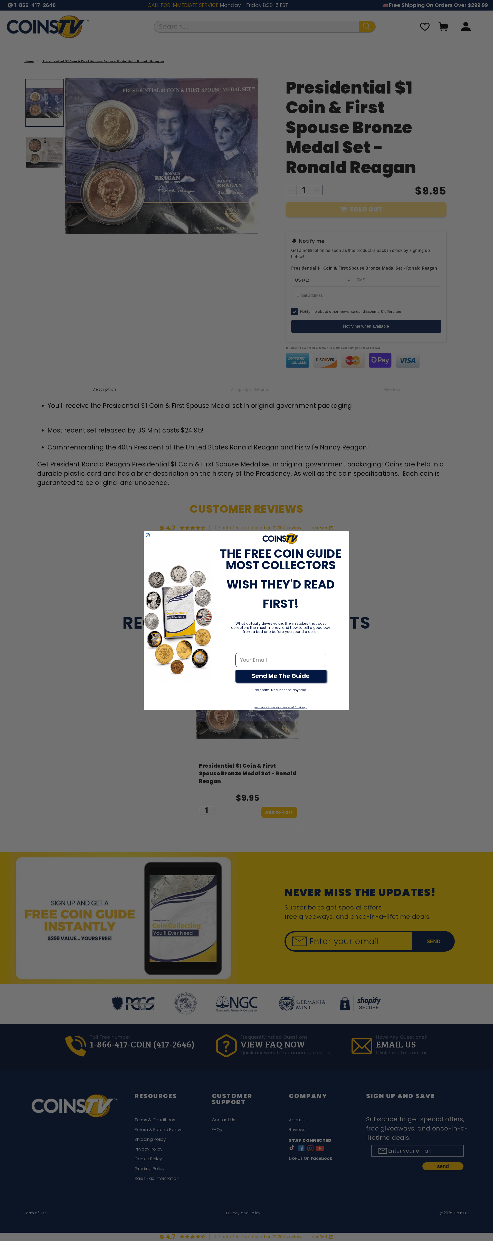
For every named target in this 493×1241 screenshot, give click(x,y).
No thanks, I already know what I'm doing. (280, 707)
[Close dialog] (148, 535)
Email (242, 647)
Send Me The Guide (281, 676)
